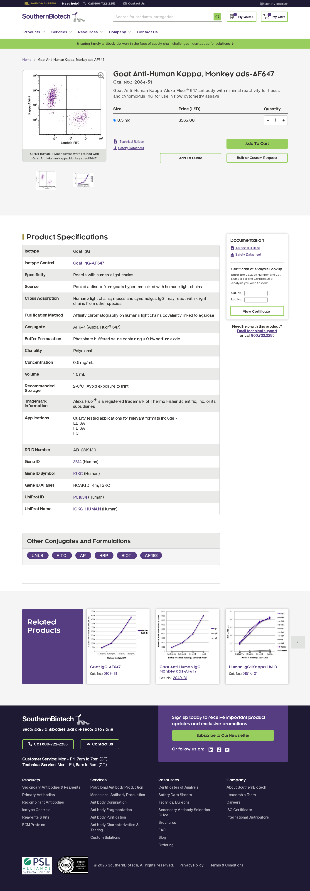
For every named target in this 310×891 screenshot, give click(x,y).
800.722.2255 (262, 335)
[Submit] (217, 16)
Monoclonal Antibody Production (117, 794)
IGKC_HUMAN (87, 508)
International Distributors (247, 817)
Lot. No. (236, 299)
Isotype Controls (36, 809)
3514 (77, 461)
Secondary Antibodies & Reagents (51, 787)
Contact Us (136, 3)
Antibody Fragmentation (111, 809)
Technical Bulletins (173, 802)
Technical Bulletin (131, 142)
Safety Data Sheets (175, 794)
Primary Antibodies (38, 794)
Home (26, 60)
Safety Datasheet (131, 148)
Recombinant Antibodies (43, 802)
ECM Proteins (33, 824)
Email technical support (257, 331)
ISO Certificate (239, 809)
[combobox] (167, 17)
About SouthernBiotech (246, 787)
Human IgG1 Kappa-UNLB (253, 667)
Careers (233, 802)
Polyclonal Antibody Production (116, 787)
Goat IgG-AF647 (88, 262)
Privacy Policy (191, 865)
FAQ (162, 830)
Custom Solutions (105, 837)
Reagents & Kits (35, 817)
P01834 (80, 497)
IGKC (78, 473)
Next (298, 642)
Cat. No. (236, 292)
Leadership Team (241, 794)
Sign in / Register (276, 3)
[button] (48, 744)
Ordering (165, 845)
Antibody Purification (108, 817)
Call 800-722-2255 (102, 3)
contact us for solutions (211, 43)
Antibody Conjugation (108, 802)
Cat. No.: (96, 674)
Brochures (167, 822)
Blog (162, 837)
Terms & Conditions (226, 865)
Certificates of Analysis (178, 787)
